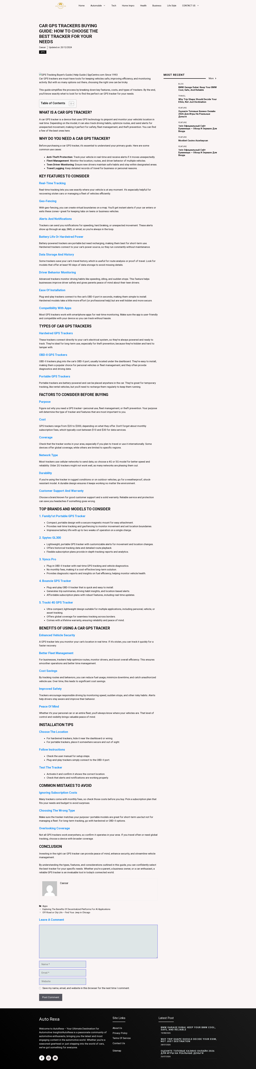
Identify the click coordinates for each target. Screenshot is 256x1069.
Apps (43, 52)
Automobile (96, 5)
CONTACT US (188, 5)
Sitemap (117, 1050)
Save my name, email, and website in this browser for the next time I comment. (86, 988)
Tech (113, 5)
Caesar (42, 47)
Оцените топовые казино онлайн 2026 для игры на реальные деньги (196, 114)
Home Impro (128, 5)
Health (143, 5)
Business (156, 5)
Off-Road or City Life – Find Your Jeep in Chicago (66, 912)
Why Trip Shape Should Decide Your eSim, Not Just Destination (197, 100)
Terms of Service (122, 1038)
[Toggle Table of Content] (70, 103)
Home (82, 5)
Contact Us (119, 1043)
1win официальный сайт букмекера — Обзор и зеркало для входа (197, 129)
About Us (117, 1028)
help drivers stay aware (52, 698)
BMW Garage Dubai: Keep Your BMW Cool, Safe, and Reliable (197, 88)
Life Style (171, 5)
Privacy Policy (120, 1033)
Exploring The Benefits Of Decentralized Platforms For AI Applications (76, 909)
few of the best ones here (55, 130)
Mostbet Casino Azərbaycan (193, 140)
